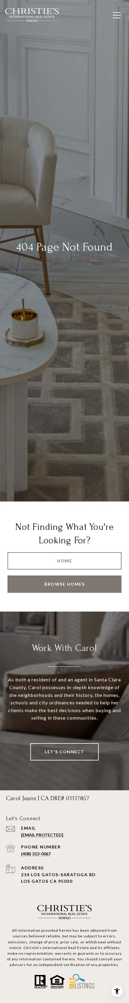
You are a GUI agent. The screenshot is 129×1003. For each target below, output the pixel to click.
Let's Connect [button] (64, 751)
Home (64, 560)
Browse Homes (64, 584)
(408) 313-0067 (36, 853)
